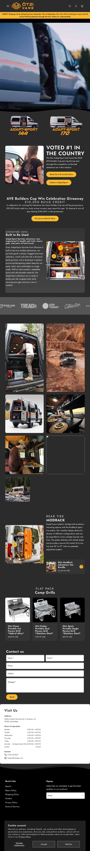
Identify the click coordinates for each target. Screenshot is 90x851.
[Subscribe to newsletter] (82, 795)
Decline (68, 844)
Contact (8, 798)
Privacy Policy (25, 836)
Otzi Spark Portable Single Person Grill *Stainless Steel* (72, 630)
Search (8, 786)
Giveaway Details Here (45, 218)
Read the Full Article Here (61, 174)
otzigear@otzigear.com (15, 758)
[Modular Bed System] (64, 264)
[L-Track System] (60, 248)
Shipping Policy (12, 794)
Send (12, 697)
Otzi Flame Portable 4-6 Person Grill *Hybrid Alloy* (16, 630)
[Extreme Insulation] (54, 256)
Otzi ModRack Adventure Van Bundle (65, 565)
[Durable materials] (68, 275)
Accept (44, 844)
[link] (76, 6)
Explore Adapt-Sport (59, 182)
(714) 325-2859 (12, 755)
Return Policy (10, 790)
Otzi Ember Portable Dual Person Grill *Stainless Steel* (44, 630)
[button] (8, 6)
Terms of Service (12, 806)
